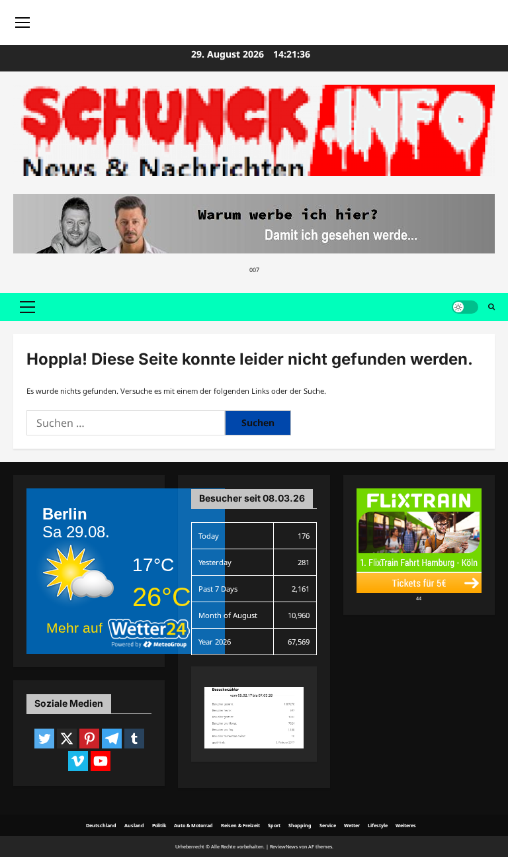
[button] (27, 307)
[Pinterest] (89, 738)
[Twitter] (44, 738)
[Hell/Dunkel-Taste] (465, 307)
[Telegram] (112, 738)
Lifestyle (378, 825)
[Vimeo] (78, 761)
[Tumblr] (134, 738)
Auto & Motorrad (193, 825)
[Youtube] (100, 761)
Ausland (134, 825)
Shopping (300, 825)
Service (327, 825)
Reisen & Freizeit (240, 825)
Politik (159, 825)
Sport (274, 825)
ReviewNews (284, 846)
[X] (67, 738)
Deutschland (101, 825)
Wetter (352, 825)
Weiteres (406, 825)
